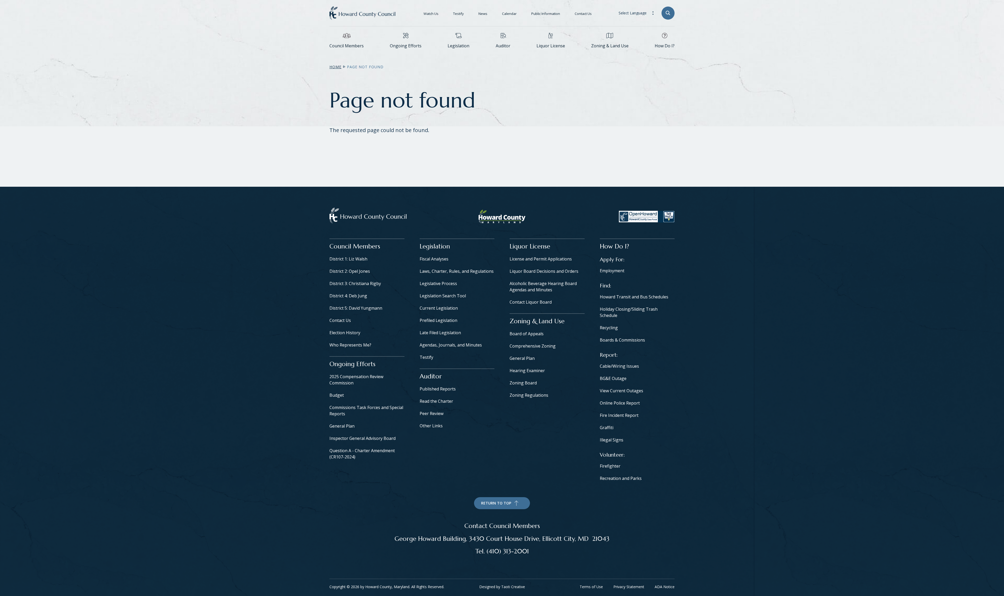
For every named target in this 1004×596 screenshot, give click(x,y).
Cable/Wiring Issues (619, 366)
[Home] (368, 217)
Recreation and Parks (621, 478)
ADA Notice (665, 586)
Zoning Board (523, 383)
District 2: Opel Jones (349, 271)
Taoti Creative (513, 586)
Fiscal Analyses (434, 259)
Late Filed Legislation (440, 333)
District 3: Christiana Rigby (355, 283)
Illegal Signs (611, 440)
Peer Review (431, 413)
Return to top (496, 503)
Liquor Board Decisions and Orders (544, 271)
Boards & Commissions (622, 340)
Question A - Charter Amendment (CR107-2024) (362, 454)
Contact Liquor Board (531, 302)
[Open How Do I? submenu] (664, 53)
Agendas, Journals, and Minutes (451, 345)
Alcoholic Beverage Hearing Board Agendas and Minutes (543, 287)
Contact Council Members (502, 526)
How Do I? (665, 46)
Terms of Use (591, 586)
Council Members (346, 46)
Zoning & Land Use (610, 46)
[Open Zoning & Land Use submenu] (610, 53)
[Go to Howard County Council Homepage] (362, 13)
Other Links (431, 426)
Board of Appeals (527, 334)
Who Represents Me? (350, 345)
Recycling (609, 328)
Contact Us (583, 13)
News (482, 13)
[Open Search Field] (668, 13)
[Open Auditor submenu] (503, 53)
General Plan (342, 426)
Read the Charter (436, 401)
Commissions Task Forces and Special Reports (366, 411)
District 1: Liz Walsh (348, 259)
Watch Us (431, 13)
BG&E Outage (613, 378)
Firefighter (610, 466)
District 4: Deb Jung (348, 296)
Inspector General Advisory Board (362, 438)
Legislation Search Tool (443, 296)
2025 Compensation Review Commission (356, 380)
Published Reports (438, 389)
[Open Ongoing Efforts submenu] (406, 53)
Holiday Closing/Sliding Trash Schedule (629, 312)
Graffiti (606, 427)
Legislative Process (438, 283)
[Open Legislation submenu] (458, 53)
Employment (612, 271)
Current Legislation (439, 308)
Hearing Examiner (527, 370)
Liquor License (551, 46)
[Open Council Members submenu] (347, 53)
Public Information (545, 13)
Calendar (509, 13)
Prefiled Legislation (438, 320)
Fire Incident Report (619, 415)
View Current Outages (621, 391)
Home (335, 66)
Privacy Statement (628, 586)
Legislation (458, 46)
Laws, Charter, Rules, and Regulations (457, 271)
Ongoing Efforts (405, 46)
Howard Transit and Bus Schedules (634, 297)
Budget (336, 395)
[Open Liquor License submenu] (550, 53)
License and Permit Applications (541, 259)
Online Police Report (620, 403)
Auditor (503, 46)
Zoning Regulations (529, 395)
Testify (458, 13)
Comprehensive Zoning (533, 346)
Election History (344, 333)
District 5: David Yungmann (355, 308)
